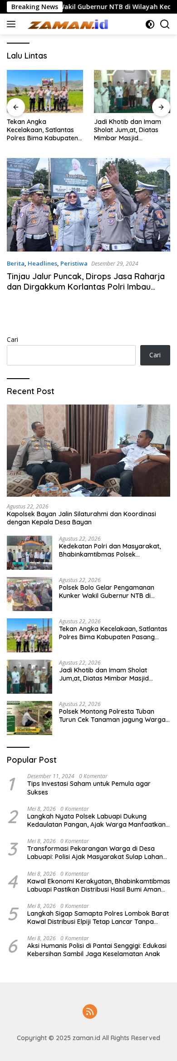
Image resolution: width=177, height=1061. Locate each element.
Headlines (42, 263)
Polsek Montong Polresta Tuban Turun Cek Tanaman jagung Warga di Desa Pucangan (112, 715)
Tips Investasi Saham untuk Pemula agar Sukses (89, 788)
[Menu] (13, 24)
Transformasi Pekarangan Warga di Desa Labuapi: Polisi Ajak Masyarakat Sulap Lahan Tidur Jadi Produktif (95, 852)
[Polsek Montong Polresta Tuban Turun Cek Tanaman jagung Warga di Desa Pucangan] (29, 718)
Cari (12, 339)
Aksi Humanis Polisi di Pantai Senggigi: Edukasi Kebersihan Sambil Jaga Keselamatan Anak (97, 950)
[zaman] (67, 24)
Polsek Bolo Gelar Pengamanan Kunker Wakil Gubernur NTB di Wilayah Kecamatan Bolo (106, 591)
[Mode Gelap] (150, 24)
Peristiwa (74, 263)
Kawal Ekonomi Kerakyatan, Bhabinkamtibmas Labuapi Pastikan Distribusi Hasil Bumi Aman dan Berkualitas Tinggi (98, 885)
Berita (16, 263)
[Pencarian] (165, 24)
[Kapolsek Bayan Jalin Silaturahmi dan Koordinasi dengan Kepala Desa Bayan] (88, 451)
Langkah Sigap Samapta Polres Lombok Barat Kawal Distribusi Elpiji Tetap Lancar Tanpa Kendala (98, 917)
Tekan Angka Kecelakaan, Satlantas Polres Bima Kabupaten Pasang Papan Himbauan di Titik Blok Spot (42, 130)
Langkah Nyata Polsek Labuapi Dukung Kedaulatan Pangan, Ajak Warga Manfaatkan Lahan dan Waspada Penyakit (96, 820)
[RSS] (90, 1012)
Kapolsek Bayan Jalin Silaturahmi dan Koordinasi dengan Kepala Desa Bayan (81, 518)
